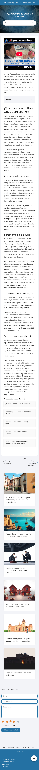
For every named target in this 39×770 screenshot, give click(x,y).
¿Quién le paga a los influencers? (10, 462)
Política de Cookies (8, 762)
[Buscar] (32, 22)
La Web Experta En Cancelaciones (19, 2)
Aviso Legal (5, 764)
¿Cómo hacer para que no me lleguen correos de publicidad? (29, 462)
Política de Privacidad (9, 759)
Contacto (5, 767)
